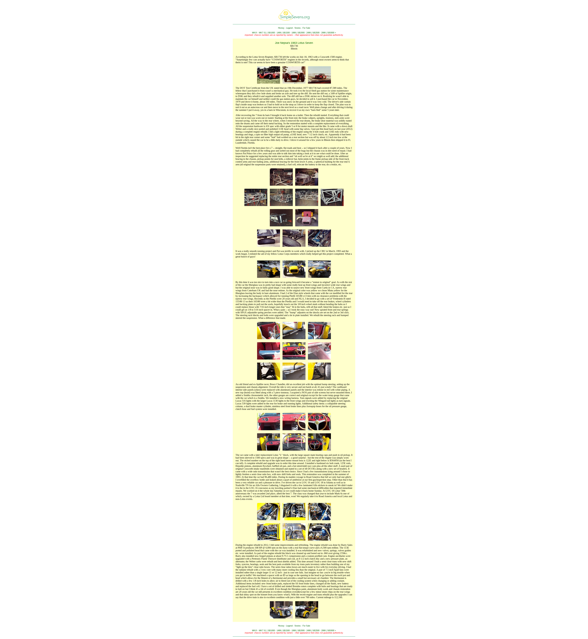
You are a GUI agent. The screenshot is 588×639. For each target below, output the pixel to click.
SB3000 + (331, 33)
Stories (297, 28)
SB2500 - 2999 (319, 33)
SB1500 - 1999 (289, 33)
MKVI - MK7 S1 (259, 33)
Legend (289, 28)
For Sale (306, 28)
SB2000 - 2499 (304, 33)
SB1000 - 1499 (274, 33)
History (281, 28)
